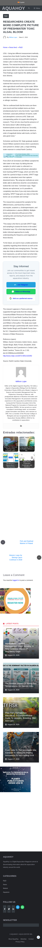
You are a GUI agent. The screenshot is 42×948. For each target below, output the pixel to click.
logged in (15, 580)
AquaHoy (13, 8)
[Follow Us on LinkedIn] (13, 909)
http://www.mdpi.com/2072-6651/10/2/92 (17, 356)
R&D (6, 16)
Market (5, 888)
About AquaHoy (13, 939)
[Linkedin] (21, 426)
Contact (31, 939)
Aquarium (6, 892)
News (5, 884)
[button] (29, 8)
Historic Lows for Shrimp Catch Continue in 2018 (15, 557)
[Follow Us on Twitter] (9, 909)
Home (5, 47)
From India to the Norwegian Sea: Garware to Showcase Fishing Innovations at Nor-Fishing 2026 (21, 753)
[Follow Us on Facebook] (4, 909)
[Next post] (39, 557)
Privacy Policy (20, 941)
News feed (13, 47)
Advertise (23, 939)
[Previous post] (3, 542)
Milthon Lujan (13, 37)
